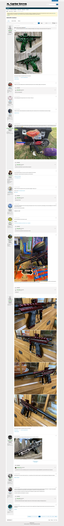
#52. (55, 197)
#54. (55, 228)
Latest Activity (13, 20)
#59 (56, 487)
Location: (8, 91)
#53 (56, 204)
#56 (56, 296)
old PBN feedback (16, 431)
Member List (23, 9)
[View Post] (25, 27)
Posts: (8, 34)
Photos (19, 20)
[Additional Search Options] (55, 4)
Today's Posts (19, 9)
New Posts (8, 9)
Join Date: (9, 33)
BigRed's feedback (16, 477)
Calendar (27, 9)
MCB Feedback (16, 77)
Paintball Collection (35, 461)
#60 (56, 504)
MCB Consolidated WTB (24, 77)
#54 (56, 217)
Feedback (16, 192)
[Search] (57, 4)
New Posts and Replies (13, 9)
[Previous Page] (48, 23)
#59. (55, 498)
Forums (8, 8)
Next (56, 516)
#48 (56, 96)
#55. (55, 289)
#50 (56, 123)
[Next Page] (49, 23)
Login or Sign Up (54, 0)
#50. (55, 164)
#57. (55, 467)
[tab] (8, 21)
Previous (29, 516)
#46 (56, 25)
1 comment (18, 162)
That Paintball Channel (21, 190)
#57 (56, 435)
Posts (8, 20)
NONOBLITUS (24, 297)
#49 (56, 109)
